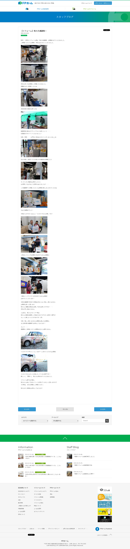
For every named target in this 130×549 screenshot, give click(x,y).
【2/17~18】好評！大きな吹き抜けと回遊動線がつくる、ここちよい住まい (42, 465)
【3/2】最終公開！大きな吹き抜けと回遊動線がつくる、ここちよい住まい (43, 456)
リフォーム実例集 (38, 497)
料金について (37, 505)
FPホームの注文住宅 (43, 9)
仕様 (19, 500)
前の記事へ (27, 409)
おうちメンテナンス (39, 511)
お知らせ (32, 528)
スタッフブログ (22, 528)
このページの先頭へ (102, 535)
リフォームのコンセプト (40, 491)
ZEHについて (21, 514)
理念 (51, 494)
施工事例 (20, 502)
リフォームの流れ (38, 502)
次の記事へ (103, 409)
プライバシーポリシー (54, 528)
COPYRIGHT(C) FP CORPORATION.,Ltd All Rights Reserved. (65, 545)
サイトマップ (81, 528)
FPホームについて (87, 3)
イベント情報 (41, 528)
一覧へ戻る (65, 409)
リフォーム (24, 35)
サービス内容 (37, 494)
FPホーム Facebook (106, 528)
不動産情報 (21, 508)
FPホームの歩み (54, 491)
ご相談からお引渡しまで (24, 505)
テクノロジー (21, 494)
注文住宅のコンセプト (24, 491)
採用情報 (52, 497)
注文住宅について (23, 487)
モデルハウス (21, 497)
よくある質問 (21, 511)
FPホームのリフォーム (89, 9)
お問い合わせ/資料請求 (69, 528)
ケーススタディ (38, 500)
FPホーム (65, 541)
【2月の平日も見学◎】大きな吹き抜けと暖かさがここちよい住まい (42, 474)
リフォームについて (39, 487)
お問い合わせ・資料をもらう (103, 3)
